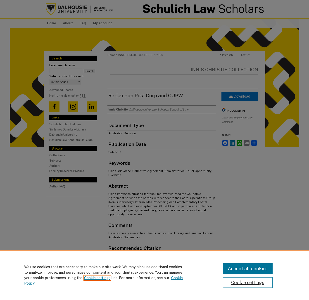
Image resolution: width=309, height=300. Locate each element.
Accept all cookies (248, 268)
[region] (154, 275)
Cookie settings (97, 278)
